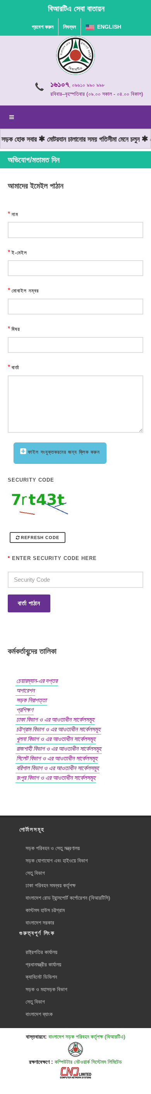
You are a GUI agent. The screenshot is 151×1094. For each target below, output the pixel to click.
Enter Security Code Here (52, 558)
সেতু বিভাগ (35, 873)
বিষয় (16, 329)
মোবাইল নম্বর (25, 291)
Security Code (31, 480)
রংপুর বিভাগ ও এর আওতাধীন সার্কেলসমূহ (55, 777)
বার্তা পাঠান (29, 603)
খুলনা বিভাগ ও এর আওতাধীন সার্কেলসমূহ (55, 739)
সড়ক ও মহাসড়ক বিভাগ (46, 989)
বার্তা (15, 367)
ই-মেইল (19, 253)
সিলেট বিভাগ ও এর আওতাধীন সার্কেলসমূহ (56, 758)
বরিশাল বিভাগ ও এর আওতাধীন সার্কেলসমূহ (57, 768)
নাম (15, 214)
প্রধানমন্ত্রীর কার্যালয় (43, 964)
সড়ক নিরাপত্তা (31, 700)
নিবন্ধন (69, 27)
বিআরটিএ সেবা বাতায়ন (76, 8)
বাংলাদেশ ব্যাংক (39, 1014)
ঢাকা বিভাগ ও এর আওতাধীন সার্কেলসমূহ (55, 719)
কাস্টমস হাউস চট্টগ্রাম (45, 910)
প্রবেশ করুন (42, 27)
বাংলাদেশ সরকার (40, 922)
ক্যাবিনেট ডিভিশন (41, 977)
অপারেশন (25, 690)
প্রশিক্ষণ (24, 710)
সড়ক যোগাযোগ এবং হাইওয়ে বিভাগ (57, 860)
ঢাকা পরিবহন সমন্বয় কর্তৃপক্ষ (51, 885)
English (107, 27)
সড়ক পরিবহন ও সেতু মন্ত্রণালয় (53, 848)
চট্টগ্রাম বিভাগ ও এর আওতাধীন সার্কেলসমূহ (58, 729)
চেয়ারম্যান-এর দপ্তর (36, 680)
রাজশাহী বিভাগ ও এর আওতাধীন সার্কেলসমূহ (58, 748)
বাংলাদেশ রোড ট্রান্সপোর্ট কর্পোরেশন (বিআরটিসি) (68, 898)
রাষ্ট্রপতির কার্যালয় (41, 952)
